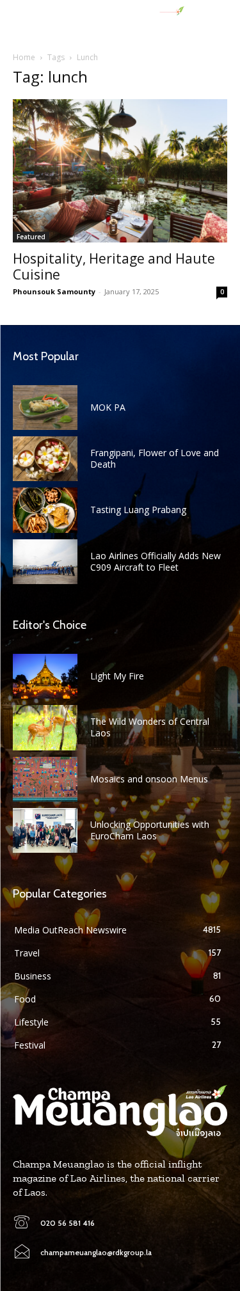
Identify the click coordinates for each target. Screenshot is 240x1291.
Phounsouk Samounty (54, 291)
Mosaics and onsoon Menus (149, 779)
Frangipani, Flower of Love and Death (154, 458)
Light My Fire (117, 676)
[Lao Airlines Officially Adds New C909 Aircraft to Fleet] (45, 561)
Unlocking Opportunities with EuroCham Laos (149, 830)
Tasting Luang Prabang (138, 509)
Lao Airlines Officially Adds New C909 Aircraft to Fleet (155, 561)
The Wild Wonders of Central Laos (149, 727)
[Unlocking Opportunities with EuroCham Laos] (45, 830)
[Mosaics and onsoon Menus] (45, 779)
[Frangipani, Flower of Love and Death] (45, 458)
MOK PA (107, 407)
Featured (31, 236)
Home (24, 57)
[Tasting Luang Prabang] (45, 509)
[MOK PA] (45, 407)
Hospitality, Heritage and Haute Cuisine (114, 266)
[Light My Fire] (45, 676)
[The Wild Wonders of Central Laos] (45, 727)
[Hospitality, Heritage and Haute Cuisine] (120, 170)
